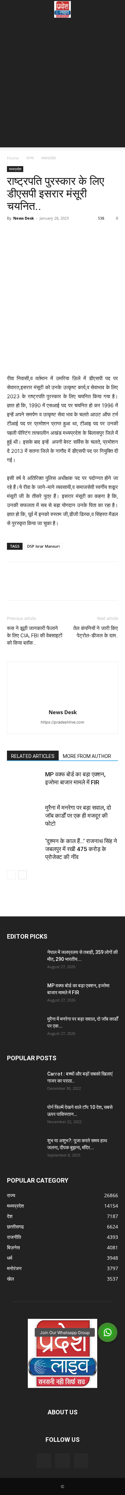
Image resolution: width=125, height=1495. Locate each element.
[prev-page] (11, 875)
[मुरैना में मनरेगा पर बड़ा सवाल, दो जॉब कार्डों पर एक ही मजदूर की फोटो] (24, 816)
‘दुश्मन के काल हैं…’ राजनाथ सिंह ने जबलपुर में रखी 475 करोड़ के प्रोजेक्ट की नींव (81, 849)
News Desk (23, 218)
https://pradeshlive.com (62, 722)
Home (13, 158)
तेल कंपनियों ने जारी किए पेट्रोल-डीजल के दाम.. (95, 632)
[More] (78, 234)
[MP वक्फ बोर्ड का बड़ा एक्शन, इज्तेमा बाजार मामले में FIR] (24, 782)
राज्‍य (30, 158)
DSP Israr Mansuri (43, 546)
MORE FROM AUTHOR (87, 756)
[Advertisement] (62, 84)
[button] (12, 9)
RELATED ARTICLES (33, 756)
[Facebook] (14, 234)
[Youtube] (81, 1461)
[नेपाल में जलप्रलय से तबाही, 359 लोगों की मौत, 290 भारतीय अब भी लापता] (24, 961)
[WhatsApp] (62, 234)
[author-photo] (62, 702)
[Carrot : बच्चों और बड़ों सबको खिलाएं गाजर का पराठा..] (24, 1082)
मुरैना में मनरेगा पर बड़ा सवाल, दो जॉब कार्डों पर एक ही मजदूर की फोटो (78, 815)
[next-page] (22, 875)
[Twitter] (30, 234)
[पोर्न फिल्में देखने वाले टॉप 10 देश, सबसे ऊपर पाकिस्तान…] (24, 1116)
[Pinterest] (46, 234)
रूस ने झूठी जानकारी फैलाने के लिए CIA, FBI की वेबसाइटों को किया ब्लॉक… (34, 635)
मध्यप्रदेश (48, 158)
